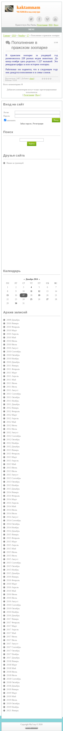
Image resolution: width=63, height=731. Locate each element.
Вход (56, 25)
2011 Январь (13, 365)
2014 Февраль (13, 496)
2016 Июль (12, 598)
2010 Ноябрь (13, 358)
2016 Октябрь (13, 608)
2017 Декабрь (13, 657)
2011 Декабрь (13, 404)
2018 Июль (12, 675)
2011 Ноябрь (13, 401)
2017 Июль (12, 640)
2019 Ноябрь (13, 707)
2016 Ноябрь (13, 612)
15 (8, 295)
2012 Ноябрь (13, 443)
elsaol (32, 78)
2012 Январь (13, 408)
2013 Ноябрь (13, 485)
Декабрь (21, 35)
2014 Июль (12, 513)
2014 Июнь (12, 510)
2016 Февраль (13, 580)
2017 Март (12, 626)
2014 (14, 35)
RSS (51, 25)
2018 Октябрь (13, 682)
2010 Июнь (12, 341)
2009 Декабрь (13, 320)
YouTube (55, 19)
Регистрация (42, 25)
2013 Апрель (13, 460)
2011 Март (12, 372)
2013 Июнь (12, 467)
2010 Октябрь (13, 355)
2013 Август (12, 474)
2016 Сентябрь (14, 605)
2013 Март (12, 457)
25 (31, 299)
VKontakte (47, 19)
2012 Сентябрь (14, 436)
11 (31, 291)
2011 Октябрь (13, 397)
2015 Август (12, 559)
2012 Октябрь (13, 439)
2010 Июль (12, 344)
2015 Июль (12, 555)
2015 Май (11, 548)
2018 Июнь (12, 672)
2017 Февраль (13, 622)
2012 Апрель (13, 418)
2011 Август (12, 390)
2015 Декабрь (13, 573)
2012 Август (12, 432)
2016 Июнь (12, 594)
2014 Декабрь (13, 531)
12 (39, 291)
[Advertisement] (16, 218)
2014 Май (11, 506)
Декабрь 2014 (32, 279)
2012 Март (12, 415)
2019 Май (11, 696)
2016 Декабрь (13, 615)
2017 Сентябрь (14, 647)
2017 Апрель (13, 629)
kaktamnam (28, 7)
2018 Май (11, 668)
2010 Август (12, 348)
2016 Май (11, 591)
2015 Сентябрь (14, 562)
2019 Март (12, 693)
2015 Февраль (13, 538)
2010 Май (11, 337)
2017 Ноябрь (13, 654)
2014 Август (12, 517)
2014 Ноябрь (13, 527)
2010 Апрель (13, 334)
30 (16, 303)
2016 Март (12, 584)
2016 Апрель (13, 587)
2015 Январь (13, 534)
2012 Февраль (13, 411)
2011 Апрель (13, 376)
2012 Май (11, 422)
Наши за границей (15, 163)
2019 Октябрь (13, 703)
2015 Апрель (13, 545)
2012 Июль (12, 429)
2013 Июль (12, 471)
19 (39, 295)
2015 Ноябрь (13, 569)
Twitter (31, 19)
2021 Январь (13, 710)
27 (47, 299)
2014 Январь (13, 492)
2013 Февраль (13, 453)
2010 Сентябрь (14, 351)
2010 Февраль (13, 327)
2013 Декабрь (13, 489)
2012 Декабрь (13, 446)
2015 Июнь (12, 552)
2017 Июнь (12, 636)
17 (28, 35)
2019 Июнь (12, 700)
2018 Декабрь (13, 686)
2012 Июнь (12, 425)
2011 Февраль (13, 369)
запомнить (11, 120)
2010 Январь (13, 323)
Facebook (39, 19)
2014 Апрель (13, 503)
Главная (6, 35)
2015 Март (12, 541)
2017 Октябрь (13, 650)
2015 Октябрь (13, 566)
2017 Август (12, 643)
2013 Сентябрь (14, 478)
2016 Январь (13, 576)
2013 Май (11, 464)
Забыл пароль (26, 124)
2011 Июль (12, 386)
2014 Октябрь (13, 524)
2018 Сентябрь (14, 679)
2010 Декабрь (13, 362)
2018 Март (12, 664)
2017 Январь (13, 619)
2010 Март (12, 330)
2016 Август (12, 601)
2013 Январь (13, 450)
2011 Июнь (12, 383)
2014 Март (12, 499)
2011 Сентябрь (14, 393)
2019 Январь (13, 689)
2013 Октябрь (13, 481)
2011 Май (11, 379)
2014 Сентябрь (14, 520)
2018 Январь (13, 661)
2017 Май (11, 633)
